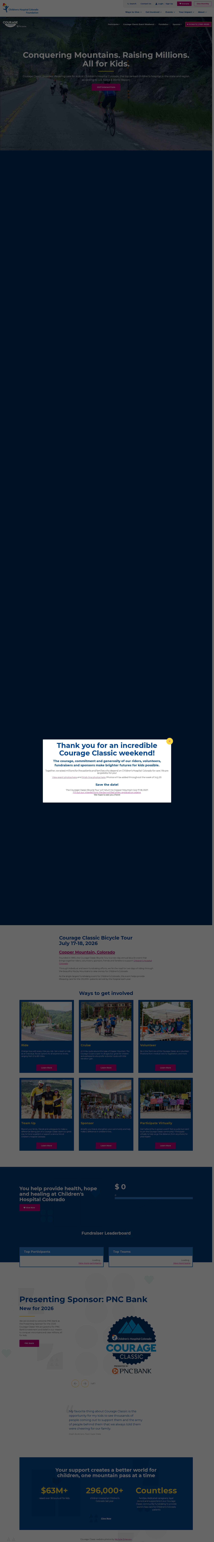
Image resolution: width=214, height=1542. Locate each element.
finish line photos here (94, 777)
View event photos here (64, 777)
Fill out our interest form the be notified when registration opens (107, 792)
